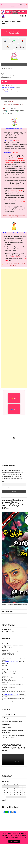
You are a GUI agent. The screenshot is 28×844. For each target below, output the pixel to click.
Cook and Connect (9, 162)
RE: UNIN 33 (5, 650)
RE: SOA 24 (5, 643)
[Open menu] (25, 16)
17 (4, 793)
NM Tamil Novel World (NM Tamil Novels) (15, 236)
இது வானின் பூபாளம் (8, 85)
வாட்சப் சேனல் (14, 190)
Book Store (22, 202)
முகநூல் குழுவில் (21, 190)
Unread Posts (16, 104)
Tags (22, 104)
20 (14, 793)
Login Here (15, 152)
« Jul (3, 800)
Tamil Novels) (13, 184)
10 (4, 791)
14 (17, 791)
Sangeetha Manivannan (19, 103)
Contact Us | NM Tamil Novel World (12, 721)
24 (4, 795)
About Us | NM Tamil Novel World (11, 715)
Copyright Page (6, 728)
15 (20, 791)
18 (7, 793)
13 (14, 791)
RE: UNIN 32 (5, 697)
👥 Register (14, 409)
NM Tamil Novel (9, 132)
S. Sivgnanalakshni (8, 674)
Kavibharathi (7, 680)
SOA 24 (11, 101)
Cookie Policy (6, 724)
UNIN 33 (4, 657)
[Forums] (2, 68)
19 (10, 793)
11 (7, 791)
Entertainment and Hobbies (18, 160)
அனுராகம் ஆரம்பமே (8, 90)
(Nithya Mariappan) (15, 257)
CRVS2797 (6, 655)
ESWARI (6, 667)
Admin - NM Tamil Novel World (8, 87)
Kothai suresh (7, 648)
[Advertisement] (14, 328)
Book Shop (5, 718)
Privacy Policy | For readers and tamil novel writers (12, 731)
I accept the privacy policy (10, 488)
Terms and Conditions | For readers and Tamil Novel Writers (13, 736)
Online (6, 630)
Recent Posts (7, 104)
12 (10, 791)
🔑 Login (14, 398)
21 (17, 793)
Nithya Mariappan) (20, 208)
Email (3, 482)
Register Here (16, 140)
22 (20, 793)
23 (24, 793)
